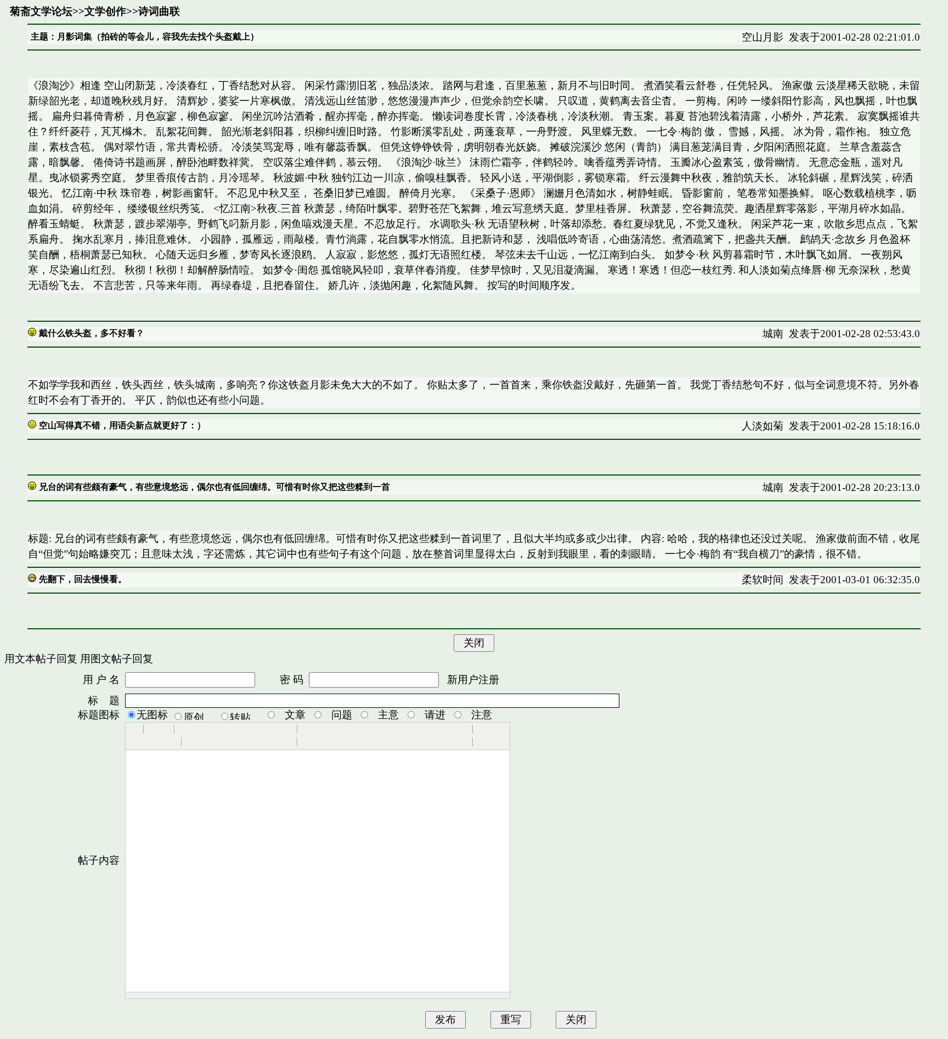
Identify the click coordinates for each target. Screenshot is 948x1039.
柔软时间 (762, 579)
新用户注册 (473, 679)
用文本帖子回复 (40, 658)
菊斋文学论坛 (41, 11)
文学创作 (105, 11)
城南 (773, 333)
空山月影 (762, 37)
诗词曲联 (159, 11)
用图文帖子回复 (116, 658)
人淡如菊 (762, 426)
